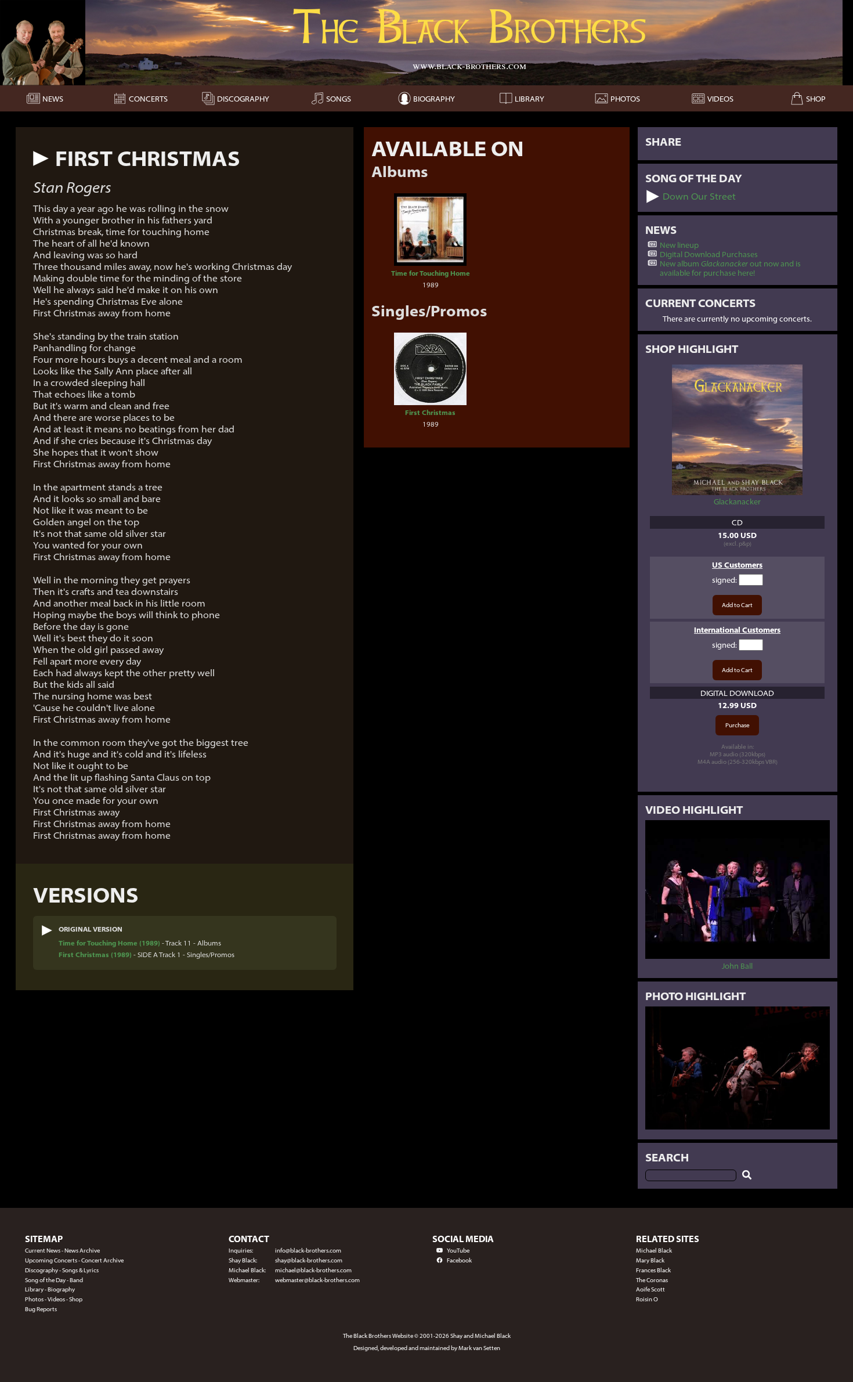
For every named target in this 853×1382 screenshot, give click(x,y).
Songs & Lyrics (80, 1270)
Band (76, 1280)
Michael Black (654, 1250)
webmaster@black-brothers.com (317, 1280)
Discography (41, 1270)
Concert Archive (102, 1260)
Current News (42, 1250)
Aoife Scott (650, 1289)
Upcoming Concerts (51, 1260)
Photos (34, 1299)
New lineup (679, 245)
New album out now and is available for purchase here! (730, 268)
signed (723, 579)
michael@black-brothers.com (313, 1270)
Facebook (459, 1260)
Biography (61, 1289)
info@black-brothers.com (308, 1250)
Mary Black (650, 1260)
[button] (40, 158)
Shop (75, 1299)
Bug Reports (41, 1309)
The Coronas (652, 1280)
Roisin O (647, 1299)
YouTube (458, 1250)
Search (667, 1157)
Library (34, 1289)
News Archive (82, 1250)
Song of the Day (45, 1280)
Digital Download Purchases (709, 254)
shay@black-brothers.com (308, 1260)
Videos (56, 1299)
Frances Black (653, 1270)
